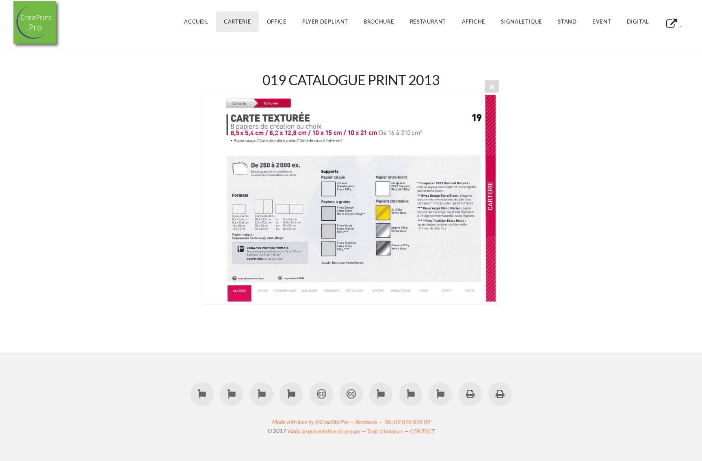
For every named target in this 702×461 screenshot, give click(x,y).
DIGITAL (638, 21)
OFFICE (277, 21)
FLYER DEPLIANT (325, 21)
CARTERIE (237, 21)
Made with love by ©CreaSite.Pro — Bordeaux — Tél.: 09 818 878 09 (351, 421)
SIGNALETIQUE (521, 21)
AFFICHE (473, 21)
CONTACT (422, 430)
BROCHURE (379, 21)
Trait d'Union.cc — (388, 430)
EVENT (601, 21)
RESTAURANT (428, 21)
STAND (567, 21)
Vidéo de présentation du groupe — (327, 430)
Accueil (196, 21)
